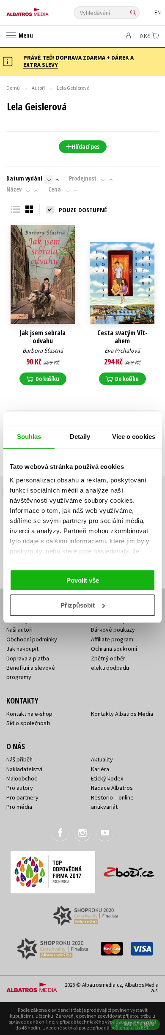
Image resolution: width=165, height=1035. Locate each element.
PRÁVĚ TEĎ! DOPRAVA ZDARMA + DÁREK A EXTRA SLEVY (78, 61)
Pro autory (19, 787)
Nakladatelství (24, 769)
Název (14, 189)
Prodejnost (82, 178)
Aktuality (102, 759)
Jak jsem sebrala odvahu (43, 337)
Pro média (19, 806)
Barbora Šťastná (42, 350)
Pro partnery (22, 797)
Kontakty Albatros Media (122, 713)
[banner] (44, 10)
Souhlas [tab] (29, 436)
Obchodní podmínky (31, 639)
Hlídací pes (85, 146)
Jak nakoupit (22, 648)
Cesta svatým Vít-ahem (122, 337)
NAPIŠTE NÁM (139, 1024)
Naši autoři (19, 629)
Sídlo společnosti (28, 723)
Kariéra (100, 769)
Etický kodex (107, 778)
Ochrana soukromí (114, 648)
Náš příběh (19, 759)
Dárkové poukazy (113, 629)
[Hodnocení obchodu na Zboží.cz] (129, 869)
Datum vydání (24, 178)
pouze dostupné (83, 209)
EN (157, 12)
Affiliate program (112, 639)
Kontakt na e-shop (29, 713)
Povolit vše (82, 580)
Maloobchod (22, 778)
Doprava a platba (27, 658)
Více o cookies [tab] (133, 436)
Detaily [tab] (80, 436)
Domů (13, 88)
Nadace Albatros (112, 787)
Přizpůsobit (77, 605)
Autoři (38, 88)
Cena (54, 189)
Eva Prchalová (122, 350)
